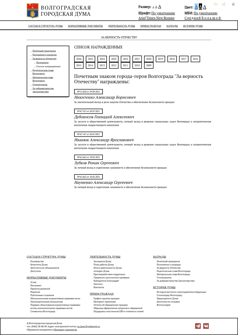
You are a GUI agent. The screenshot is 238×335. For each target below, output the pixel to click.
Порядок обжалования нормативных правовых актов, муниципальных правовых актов (55, 306)
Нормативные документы (85, 26)
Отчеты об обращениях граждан (111, 304)
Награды (172, 26)
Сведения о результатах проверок (112, 277)
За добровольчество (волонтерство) (43, 90)
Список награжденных (48, 66)
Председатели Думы (167, 298)
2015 (78, 65)
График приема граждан (106, 298)
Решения (35, 291)
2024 (102, 58)
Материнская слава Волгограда (43, 79)
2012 (113, 65)
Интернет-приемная (105, 301)
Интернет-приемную (65, 329)
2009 (148, 65)
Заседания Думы (102, 261)
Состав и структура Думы (45, 26)
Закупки (98, 283)
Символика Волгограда (42, 311)
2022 (125, 58)
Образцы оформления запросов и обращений (118, 308)
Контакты (99, 287)
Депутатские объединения (44, 267)
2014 (90, 65)
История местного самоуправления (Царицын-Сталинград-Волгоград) (182, 293)
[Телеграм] (198, 325)
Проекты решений (40, 288)
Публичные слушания (42, 295)
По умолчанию (163, 13)
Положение (42, 62)
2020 (148, 58)
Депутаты (35, 271)
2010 (137, 65)
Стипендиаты (40, 84)
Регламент (35, 285)
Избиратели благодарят (106, 280)
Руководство (37, 261)
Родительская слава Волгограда (43, 72)
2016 (195, 58)
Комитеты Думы (39, 264)
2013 (102, 65)
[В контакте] (206, 325)
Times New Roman (160, 18)
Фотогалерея (163, 304)
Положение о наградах (45, 54)
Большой (211, 18)
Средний (193, 18)
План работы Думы (104, 264)
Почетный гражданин (44, 50)
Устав (33, 282)
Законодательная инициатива (46, 301)
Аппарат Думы (101, 271)
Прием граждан (150, 26)
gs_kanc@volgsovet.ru (88, 326)
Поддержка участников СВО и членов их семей (119, 311)
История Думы (193, 26)
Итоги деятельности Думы (108, 267)
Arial (142, 18)
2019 (160, 58)
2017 (183, 58)
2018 (172, 58)
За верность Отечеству (45, 58)
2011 (125, 65)
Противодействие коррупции (109, 274)
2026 (78, 58)
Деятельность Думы (121, 26)
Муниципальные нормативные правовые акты (55, 298)
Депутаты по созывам (168, 301)
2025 (90, 58)
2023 (113, 58)
